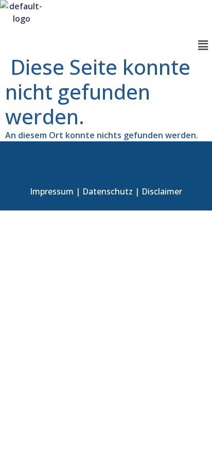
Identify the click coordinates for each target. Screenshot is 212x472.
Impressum (52, 191)
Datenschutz (107, 191)
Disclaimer (162, 191)
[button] (203, 45)
